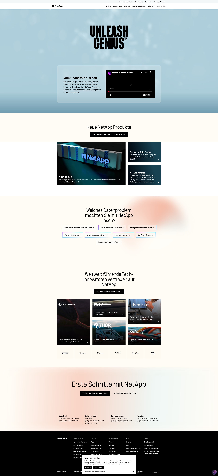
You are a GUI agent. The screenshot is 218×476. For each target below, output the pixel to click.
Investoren (112, 448)
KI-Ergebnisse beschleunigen (141, 228)
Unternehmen (113, 439)
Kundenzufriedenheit (133, 448)
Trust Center (113, 451)
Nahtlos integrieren (122, 235)
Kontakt (146, 439)
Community (95, 451)
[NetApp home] (57, 6)
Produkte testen (78, 448)
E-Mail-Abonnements (151, 448)
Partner (111, 442)
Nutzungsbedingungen (79, 471)
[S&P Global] (65, 353)
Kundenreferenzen (132, 451)
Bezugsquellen (78, 439)
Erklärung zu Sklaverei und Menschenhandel (151, 452)
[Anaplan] (135, 353)
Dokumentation (96, 445)
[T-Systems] (100, 353)
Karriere (111, 445)
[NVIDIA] (153, 353)
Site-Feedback (149, 442)
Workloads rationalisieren (97, 235)
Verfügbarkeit (148, 445)
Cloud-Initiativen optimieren (111, 228)
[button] (108, 6)
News (128, 439)
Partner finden (78, 445)
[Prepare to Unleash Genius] (130, 84)
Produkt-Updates (79, 458)
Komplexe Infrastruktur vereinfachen (78, 228)
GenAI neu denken (144, 235)
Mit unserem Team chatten (124, 393)
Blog (127, 445)
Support (93, 439)
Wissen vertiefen (96, 454)
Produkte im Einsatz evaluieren (94, 393)
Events (128, 442)
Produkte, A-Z (78, 454)
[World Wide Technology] (118, 353)
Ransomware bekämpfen (108, 242)
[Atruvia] (82, 353)
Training (93, 442)
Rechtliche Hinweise (140, 472)
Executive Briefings (79, 451)
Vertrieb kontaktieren (80, 442)
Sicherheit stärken (72, 235)
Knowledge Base (96, 448)
